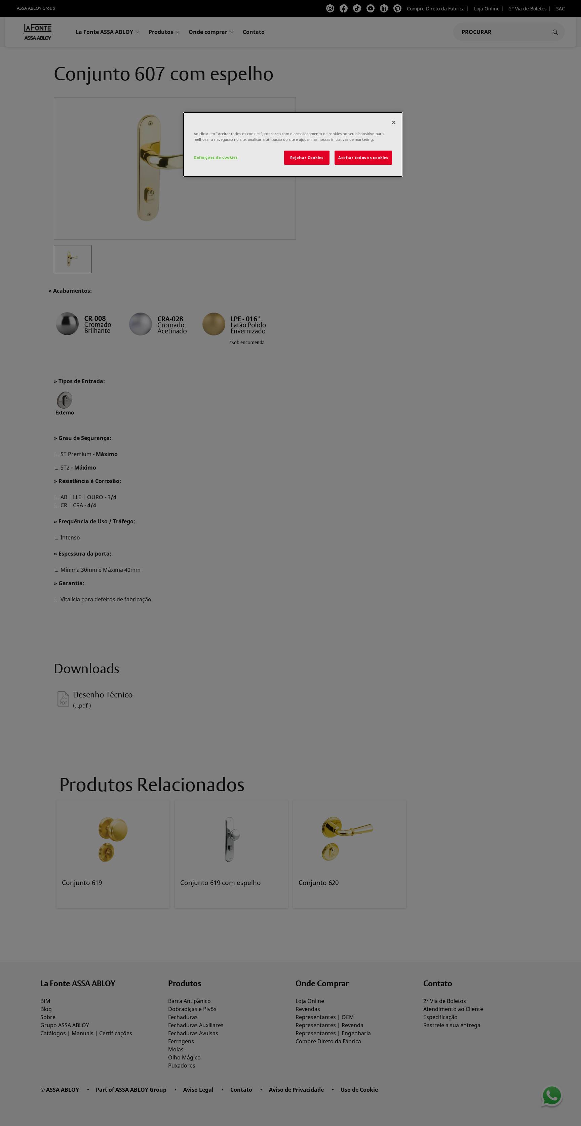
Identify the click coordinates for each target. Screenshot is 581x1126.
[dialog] (293, 144)
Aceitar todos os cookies (363, 157)
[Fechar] (393, 122)
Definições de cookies (216, 157)
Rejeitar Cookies (306, 157)
